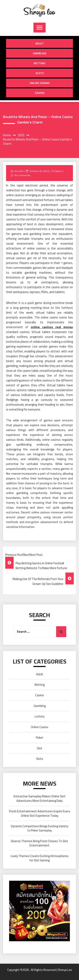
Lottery (40, 716)
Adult (39, 43)
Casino (39, 93)
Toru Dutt (18, 171)
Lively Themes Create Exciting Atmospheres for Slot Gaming (39, 858)
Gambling (39, 53)
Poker (39, 737)
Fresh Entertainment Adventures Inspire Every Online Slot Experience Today (39, 813)
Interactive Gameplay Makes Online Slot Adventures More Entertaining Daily (39, 798)
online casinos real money (52, 327)
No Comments (22, 175)
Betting (39, 63)
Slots (39, 73)
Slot (39, 748)
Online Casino (39, 83)
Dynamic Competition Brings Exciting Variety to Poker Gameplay (39, 828)
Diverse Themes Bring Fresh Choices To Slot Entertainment (39, 843)
